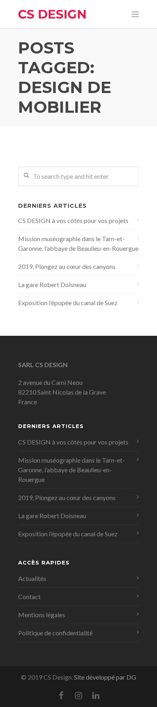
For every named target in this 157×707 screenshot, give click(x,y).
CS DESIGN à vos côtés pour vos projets (73, 220)
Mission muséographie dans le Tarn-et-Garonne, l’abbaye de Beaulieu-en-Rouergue (78, 243)
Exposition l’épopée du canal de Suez (68, 302)
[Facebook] (61, 695)
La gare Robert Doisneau (52, 284)
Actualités (32, 578)
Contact (29, 596)
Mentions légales (41, 614)
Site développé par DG (105, 677)
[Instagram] (78, 695)
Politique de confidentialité (55, 633)
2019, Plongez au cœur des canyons (67, 266)
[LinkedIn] (96, 695)
